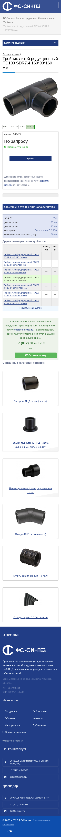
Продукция (11, 711)
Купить (30, 158)
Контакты (38, 718)
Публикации (39, 725)
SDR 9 (22, 127)
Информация (12, 725)
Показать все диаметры (30, 308)
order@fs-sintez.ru (23, 329)
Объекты (10, 718)
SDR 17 (14, 127)
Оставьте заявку (37, 355)
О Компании (40, 711)
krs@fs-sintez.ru (17, 811)
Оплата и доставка (15, 732)
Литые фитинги (11, 54)
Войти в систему (14, 740)
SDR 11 (6, 127)
